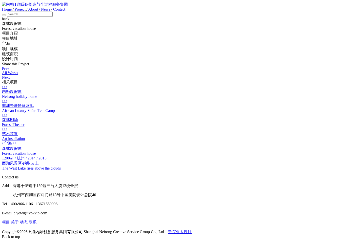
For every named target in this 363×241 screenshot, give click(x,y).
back (5, 19)
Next (6, 77)
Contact (59, 9)
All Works (10, 73)
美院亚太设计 (180, 232)
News (45, 9)
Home (7, 9)
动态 (24, 222)
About (33, 9)
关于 (15, 222)
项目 (6, 222)
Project (20, 9)
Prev (5, 68)
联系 (33, 222)
